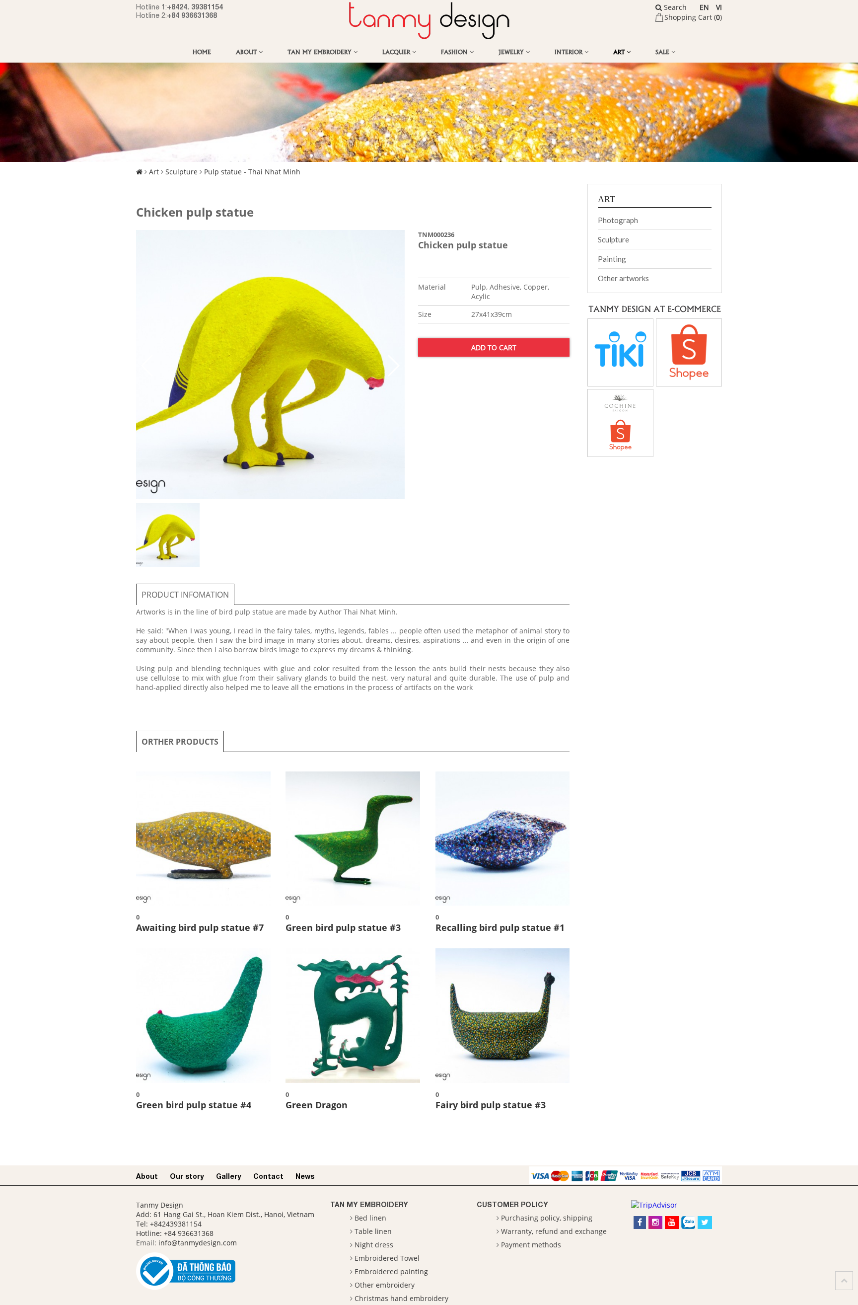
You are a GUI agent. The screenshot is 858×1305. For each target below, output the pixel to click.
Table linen (373, 1231)
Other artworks (623, 278)
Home (202, 51)
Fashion (455, 51)
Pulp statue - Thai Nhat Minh (252, 171)
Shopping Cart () (693, 17)
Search (674, 7)
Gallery (228, 1176)
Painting (612, 258)
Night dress (374, 1244)
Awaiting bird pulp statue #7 (200, 927)
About (247, 51)
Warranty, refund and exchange (554, 1231)
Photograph (618, 220)
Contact (268, 1176)
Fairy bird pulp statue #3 (490, 1105)
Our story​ (187, 1176)
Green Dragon (317, 1105)
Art (620, 51)
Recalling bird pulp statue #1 (500, 927)
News (304, 1176)
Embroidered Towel (387, 1258)
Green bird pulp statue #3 (343, 927)
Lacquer (397, 51)
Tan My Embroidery (320, 51)
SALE (663, 51)
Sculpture (181, 171)
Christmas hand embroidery (401, 1298)
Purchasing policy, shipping (546, 1218)
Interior (569, 51)
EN (704, 7)
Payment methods (531, 1244)
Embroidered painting (391, 1271)
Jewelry (512, 51)
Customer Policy (512, 1204)
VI (719, 7)
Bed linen (370, 1218)
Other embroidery (385, 1285)
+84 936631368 (192, 15)
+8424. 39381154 (195, 6)
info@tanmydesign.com (197, 1242)
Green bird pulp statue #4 (193, 1105)
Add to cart (493, 347)
